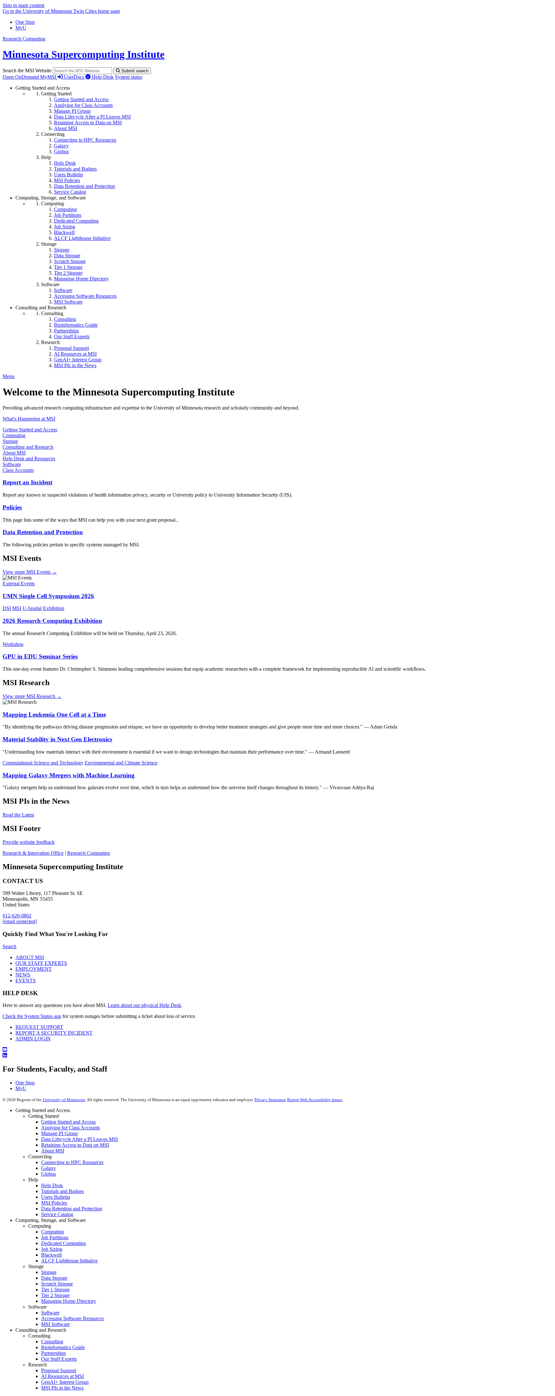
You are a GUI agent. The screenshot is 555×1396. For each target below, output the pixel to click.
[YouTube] (277, 1050)
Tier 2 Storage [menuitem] (68, 273)
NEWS (22, 974)
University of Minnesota (64, 1099)
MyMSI (48, 77)
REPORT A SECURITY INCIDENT (53, 1033)
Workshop (13, 644)
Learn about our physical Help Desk (144, 1005)
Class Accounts (18, 470)
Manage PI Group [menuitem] (72, 111)
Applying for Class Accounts (70, 1127)
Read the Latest (18, 814)
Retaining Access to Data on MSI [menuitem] (88, 122)
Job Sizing (51, 1249)
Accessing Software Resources (72, 1318)
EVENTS (25, 980)
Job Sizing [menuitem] (64, 226)
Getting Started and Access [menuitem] (81, 99)
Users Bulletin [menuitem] (68, 174)
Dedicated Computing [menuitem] (76, 221)
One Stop (25, 22)
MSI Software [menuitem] (68, 302)
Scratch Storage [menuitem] (70, 261)
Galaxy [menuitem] (61, 145)
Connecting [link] (53, 134)
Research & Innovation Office (33, 853)
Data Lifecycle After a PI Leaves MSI (79, 1139)
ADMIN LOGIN (33, 1038)
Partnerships (53, 1353)
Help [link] (46, 157)
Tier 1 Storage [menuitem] (68, 267)
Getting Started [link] (56, 93)
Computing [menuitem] (65, 209)
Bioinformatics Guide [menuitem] (76, 325)
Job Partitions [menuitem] (67, 215)
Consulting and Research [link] (40, 307)
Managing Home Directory (68, 1301)
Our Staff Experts (59, 1359)
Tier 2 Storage (55, 1295)
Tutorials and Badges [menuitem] (75, 169)
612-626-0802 (17, 915)
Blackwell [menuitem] (64, 232)
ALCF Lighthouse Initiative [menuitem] (82, 238)
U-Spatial (32, 608)
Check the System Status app (32, 1016)
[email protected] (20, 921)
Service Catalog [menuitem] (70, 192)
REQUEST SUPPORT (39, 1027)
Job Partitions (54, 1237)
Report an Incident (27, 482)
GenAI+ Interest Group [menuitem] (77, 359)
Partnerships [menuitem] (66, 330)
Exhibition (53, 608)
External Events (19, 583)
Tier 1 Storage (55, 1289)
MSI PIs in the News (62, 1388)
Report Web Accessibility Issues (314, 1099)
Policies (12, 507)
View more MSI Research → (32, 696)
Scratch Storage (57, 1283)
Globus (48, 1174)
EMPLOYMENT (33, 969)
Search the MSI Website (27, 70)
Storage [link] (49, 244)
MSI (16, 608)
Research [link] (50, 342)
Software (12, 464)
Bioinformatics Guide (63, 1347)
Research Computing (24, 38)
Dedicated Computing (63, 1243)
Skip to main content (23, 5)
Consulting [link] (52, 313)
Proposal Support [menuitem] (71, 348)
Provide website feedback (29, 842)
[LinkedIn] (277, 1055)
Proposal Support (58, 1370)
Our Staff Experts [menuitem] (72, 336)
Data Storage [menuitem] (67, 255)
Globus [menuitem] (61, 151)
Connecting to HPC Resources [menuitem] (85, 140)
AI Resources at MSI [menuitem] (75, 354)
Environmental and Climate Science (121, 762)
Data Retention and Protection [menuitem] (84, 186)
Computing (14, 435)
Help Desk (103, 77)
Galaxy (48, 1168)
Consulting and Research (28, 447)
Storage (10, 441)
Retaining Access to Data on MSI (75, 1145)
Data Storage (54, 1278)
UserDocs (74, 77)
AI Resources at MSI (62, 1376)
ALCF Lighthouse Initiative (69, 1260)
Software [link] (50, 284)
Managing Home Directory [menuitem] (81, 278)
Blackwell (51, 1255)
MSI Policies (54, 1203)
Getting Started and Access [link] (42, 88)
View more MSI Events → (30, 572)
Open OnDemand (21, 77)
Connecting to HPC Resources (72, 1162)
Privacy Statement (270, 1099)
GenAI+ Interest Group (65, 1382)
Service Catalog (57, 1214)
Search (9, 946)
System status (128, 77)
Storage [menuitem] (61, 249)
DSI (7, 608)
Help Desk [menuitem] (65, 163)
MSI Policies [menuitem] (67, 180)
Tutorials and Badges (62, 1191)
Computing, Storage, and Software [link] (50, 197)
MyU (20, 28)
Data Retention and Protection (43, 532)
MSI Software (55, 1324)
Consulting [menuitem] (65, 319)
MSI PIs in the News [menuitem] (75, 365)
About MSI (14, 452)
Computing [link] (52, 203)
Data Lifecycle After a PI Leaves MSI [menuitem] (92, 116)
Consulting (52, 1341)
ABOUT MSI (29, 957)
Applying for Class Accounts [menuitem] (83, 105)
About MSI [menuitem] (65, 128)
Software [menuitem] (63, 290)
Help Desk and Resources (29, 458)
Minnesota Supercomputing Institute (83, 54)
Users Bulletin (55, 1197)
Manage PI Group (59, 1133)
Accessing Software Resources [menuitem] (85, 296)
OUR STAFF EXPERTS (41, 963)
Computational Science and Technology (43, 762)
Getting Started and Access (30, 429)
